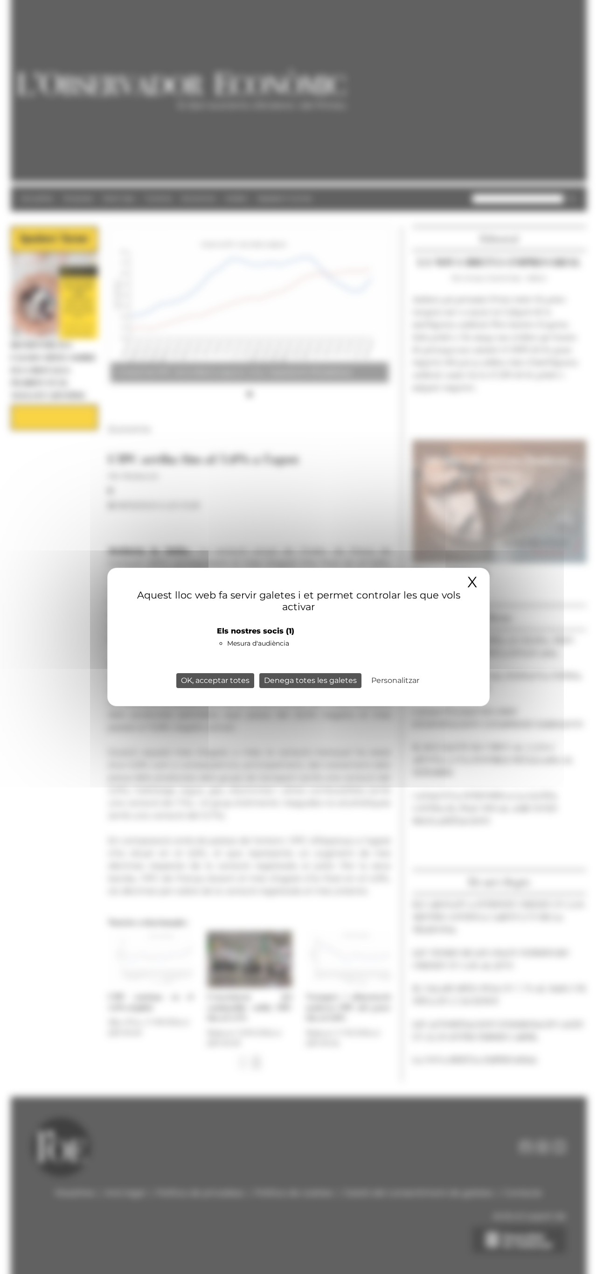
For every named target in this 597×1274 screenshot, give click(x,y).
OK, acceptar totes (215, 680)
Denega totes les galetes (310, 680)
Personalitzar (395, 680)
